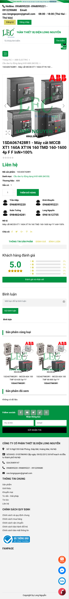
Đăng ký (10, 22)
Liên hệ (5, 503)
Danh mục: (7, 176)
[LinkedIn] (31, 232)
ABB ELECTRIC (21, 60)
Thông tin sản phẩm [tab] (21, 241)
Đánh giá (41, 241)
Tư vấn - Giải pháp (10, 496)
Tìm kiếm (60, 40)
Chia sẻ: (6, 232)
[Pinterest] (26, 232)
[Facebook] (12, 232)
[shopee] (62, 559)
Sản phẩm (7, 484)
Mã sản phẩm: (8, 172)
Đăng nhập (24, 22)
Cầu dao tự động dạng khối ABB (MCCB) (20, 63)
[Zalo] (62, 581)
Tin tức (5, 500)
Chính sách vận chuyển (12, 523)
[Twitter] (17, 232)
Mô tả (5, 221)
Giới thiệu (6, 488)
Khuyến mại (7, 492)
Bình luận (54, 241)
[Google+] (22, 232)
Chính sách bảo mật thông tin (15, 530)
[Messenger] (62, 570)
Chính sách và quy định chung (15, 515)
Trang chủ (7, 60)
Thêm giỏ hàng (28, 192)
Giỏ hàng (65, 46)
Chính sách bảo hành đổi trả (15, 526)
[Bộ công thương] (16, 539)
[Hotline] (62, 591)
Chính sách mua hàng (12, 519)
